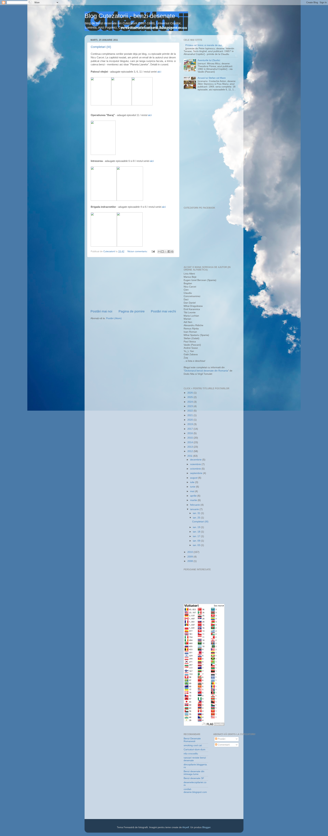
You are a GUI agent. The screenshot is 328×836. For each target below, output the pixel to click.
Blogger (206, 827)
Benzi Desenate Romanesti (192, 740)
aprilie (193, 495)
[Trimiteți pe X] (165, 251)
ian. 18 (197, 531)
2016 (190, 433)
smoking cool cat (193, 745)
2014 (190, 442)
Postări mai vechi (163, 311)
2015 (190, 437)
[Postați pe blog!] (162, 251)
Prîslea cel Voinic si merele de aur (203, 45)
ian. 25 (197, 517)
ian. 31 (197, 513)
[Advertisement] (133, 283)
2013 (190, 447)
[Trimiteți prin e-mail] (159, 251)
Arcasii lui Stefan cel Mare (212, 78)
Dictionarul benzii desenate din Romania (206, 370)
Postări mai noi (101, 311)
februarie (195, 505)
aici (159, 71)
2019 (190, 424)
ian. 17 (197, 536)
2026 (190, 392)
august (194, 478)
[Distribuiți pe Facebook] (169, 251)
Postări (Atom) (114, 318)
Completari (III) (101, 47)
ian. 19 (197, 527)
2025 (190, 397)
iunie (193, 486)
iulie (192, 482)
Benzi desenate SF (194, 778)
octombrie (196, 468)
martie (194, 500)
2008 (190, 561)
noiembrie (196, 464)
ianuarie (195, 509)
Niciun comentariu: (137, 251)
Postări (221, 739)
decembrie (196, 459)
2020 (190, 420)
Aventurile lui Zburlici (209, 60)
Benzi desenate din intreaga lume (194, 772)
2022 (190, 410)
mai (192, 491)
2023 (190, 406)
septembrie (196, 473)
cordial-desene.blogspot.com (195, 790)
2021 (190, 415)
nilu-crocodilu (191, 753)
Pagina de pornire (132, 311)
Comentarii (223, 744)
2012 (190, 451)
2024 (190, 402)
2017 (190, 429)
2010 (190, 552)
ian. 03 (197, 545)
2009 (190, 556)
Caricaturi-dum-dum (194, 749)
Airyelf (185, 827)
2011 (190, 456)
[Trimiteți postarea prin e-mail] (153, 251)
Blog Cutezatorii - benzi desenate (130, 15)
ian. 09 (197, 540)
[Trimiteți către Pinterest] (172, 251)
